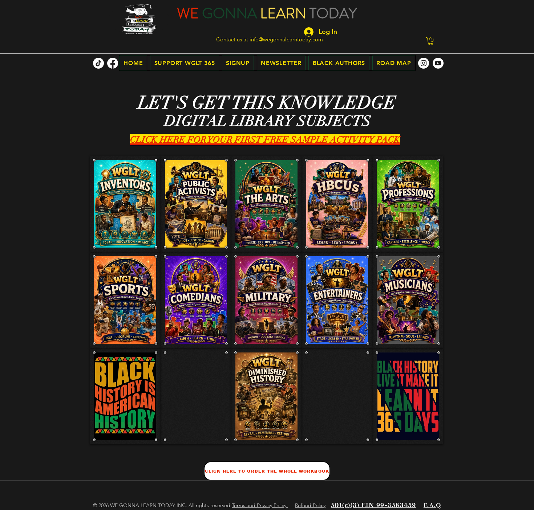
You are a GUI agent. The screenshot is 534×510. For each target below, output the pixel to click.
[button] (430, 41)
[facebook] (112, 63)
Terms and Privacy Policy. (260, 505)
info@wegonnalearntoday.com (286, 39)
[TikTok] (98, 63)
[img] (125, 396)
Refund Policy (310, 505)
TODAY (333, 13)
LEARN (283, 13)
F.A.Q (432, 505)
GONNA (229, 13)
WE (188, 13)
